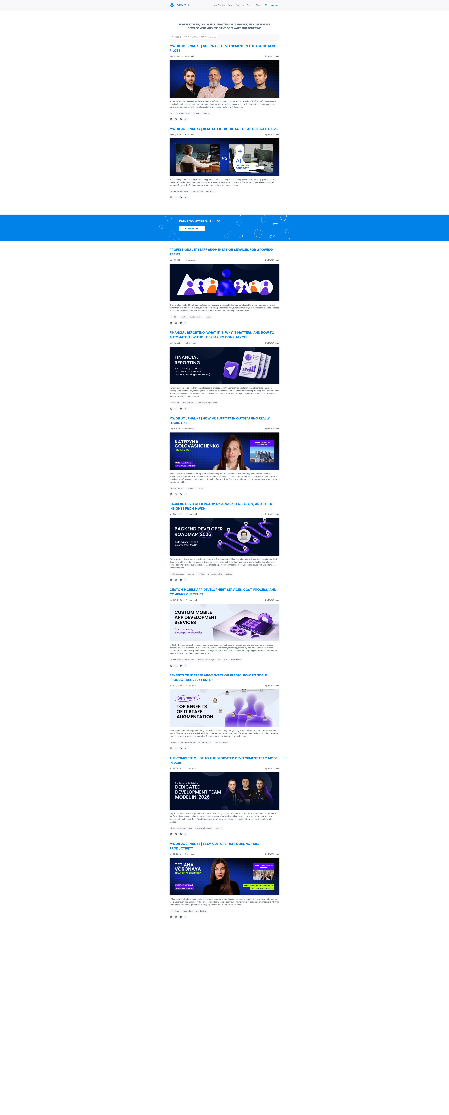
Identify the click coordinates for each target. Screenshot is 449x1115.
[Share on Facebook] (181, 119)
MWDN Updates (208, 37)
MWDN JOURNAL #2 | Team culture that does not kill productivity (214, 846)
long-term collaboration (203, 828)
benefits (174, 317)
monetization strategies (206, 659)
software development (201, 113)
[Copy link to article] (185, 119)
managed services (204, 742)
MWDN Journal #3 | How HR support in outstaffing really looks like (220, 421)
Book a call (191, 229)
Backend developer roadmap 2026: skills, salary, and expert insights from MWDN (222, 506)
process (208, 317)
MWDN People (191, 37)
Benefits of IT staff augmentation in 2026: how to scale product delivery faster (218, 678)
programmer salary (215, 574)
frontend (191, 574)
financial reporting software (207, 403)
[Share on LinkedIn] (171, 119)
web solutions (236, 659)
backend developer (177, 574)
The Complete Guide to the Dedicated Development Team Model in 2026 (224, 761)
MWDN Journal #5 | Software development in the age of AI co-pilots (224, 48)
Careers (250, 5)
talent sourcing (197, 191)
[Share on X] (176, 119)
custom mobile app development (182, 659)
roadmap (228, 574)
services (218, 828)
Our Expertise (219, 5)
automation (175, 403)
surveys (201, 488)
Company (240, 5)
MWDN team (273, 56)
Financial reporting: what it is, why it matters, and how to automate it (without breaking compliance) (222, 335)
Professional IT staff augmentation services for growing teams (221, 252)
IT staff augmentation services (191, 317)
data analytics (188, 403)
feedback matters (177, 488)
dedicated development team (181, 828)
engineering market (183, 113)
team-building (201, 911)
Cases (230, 5)
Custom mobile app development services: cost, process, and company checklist (223, 592)
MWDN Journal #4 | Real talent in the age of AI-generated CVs (224, 129)
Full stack (201, 574)
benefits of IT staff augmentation (183, 742)
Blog (258, 5)
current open (175, 911)
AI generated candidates (179, 191)
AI (171, 113)
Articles (176, 37)
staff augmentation (222, 742)
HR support (191, 488)
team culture (210, 191)
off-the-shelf (222, 659)
